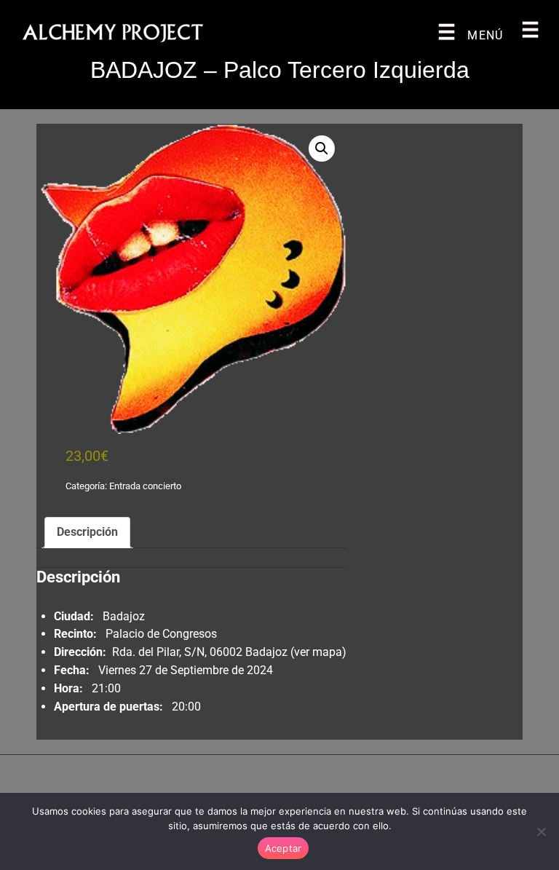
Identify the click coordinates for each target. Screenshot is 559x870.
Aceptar (283, 848)
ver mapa (318, 652)
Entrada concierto (145, 486)
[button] (322, 148)
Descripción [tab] (87, 532)
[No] (541, 831)
